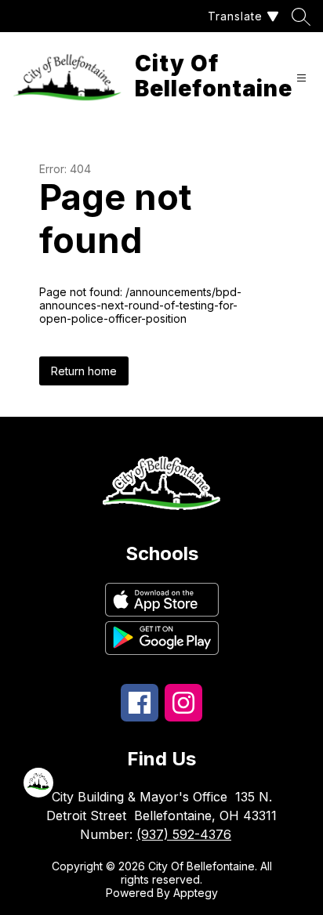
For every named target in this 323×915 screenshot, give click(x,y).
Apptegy (195, 892)
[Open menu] (301, 77)
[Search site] (301, 16)
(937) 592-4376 (183, 834)
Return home (84, 371)
